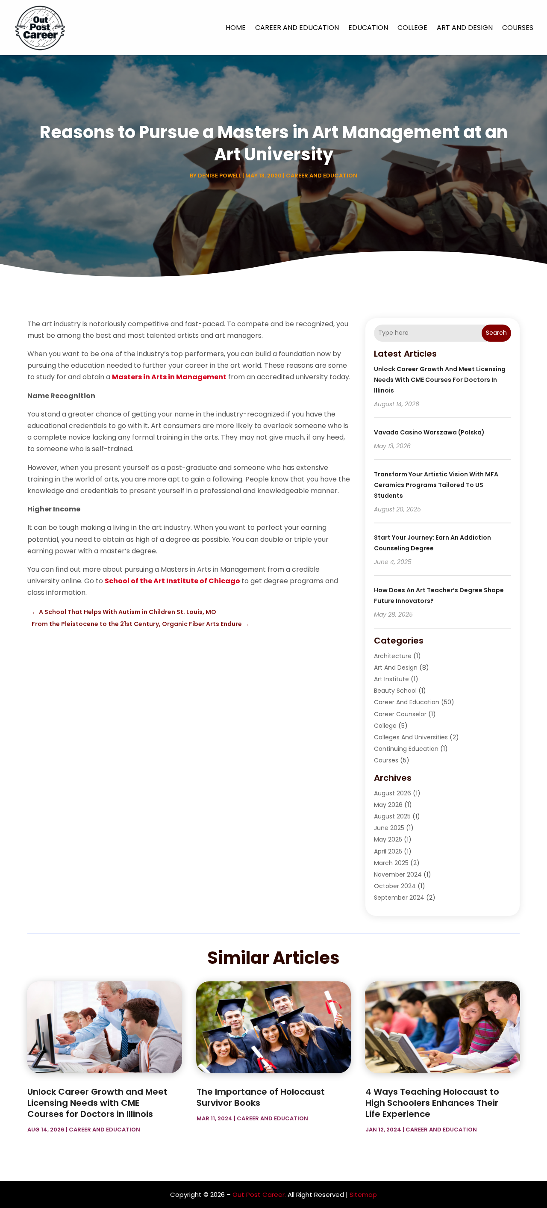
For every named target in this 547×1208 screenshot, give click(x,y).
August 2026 (392, 793)
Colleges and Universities (411, 737)
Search (496, 332)
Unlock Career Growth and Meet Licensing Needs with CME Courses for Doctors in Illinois (440, 380)
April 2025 (388, 851)
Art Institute (391, 679)
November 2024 (398, 874)
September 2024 (399, 897)
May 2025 (388, 839)
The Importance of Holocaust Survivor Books (261, 1097)
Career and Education (297, 27)
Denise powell (219, 175)
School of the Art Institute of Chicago (172, 581)
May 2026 (388, 804)
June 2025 (389, 828)
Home (236, 27)
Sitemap (363, 1194)
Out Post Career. (259, 1194)
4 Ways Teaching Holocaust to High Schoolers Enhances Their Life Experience (432, 1103)
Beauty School (395, 690)
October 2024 (395, 886)
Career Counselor (400, 714)
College (412, 27)
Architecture (393, 656)
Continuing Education (406, 748)
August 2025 (392, 816)
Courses (517, 27)
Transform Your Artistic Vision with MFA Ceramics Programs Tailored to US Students (436, 485)
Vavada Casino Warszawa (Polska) (429, 432)
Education (368, 27)
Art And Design (465, 27)
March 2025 (391, 863)
